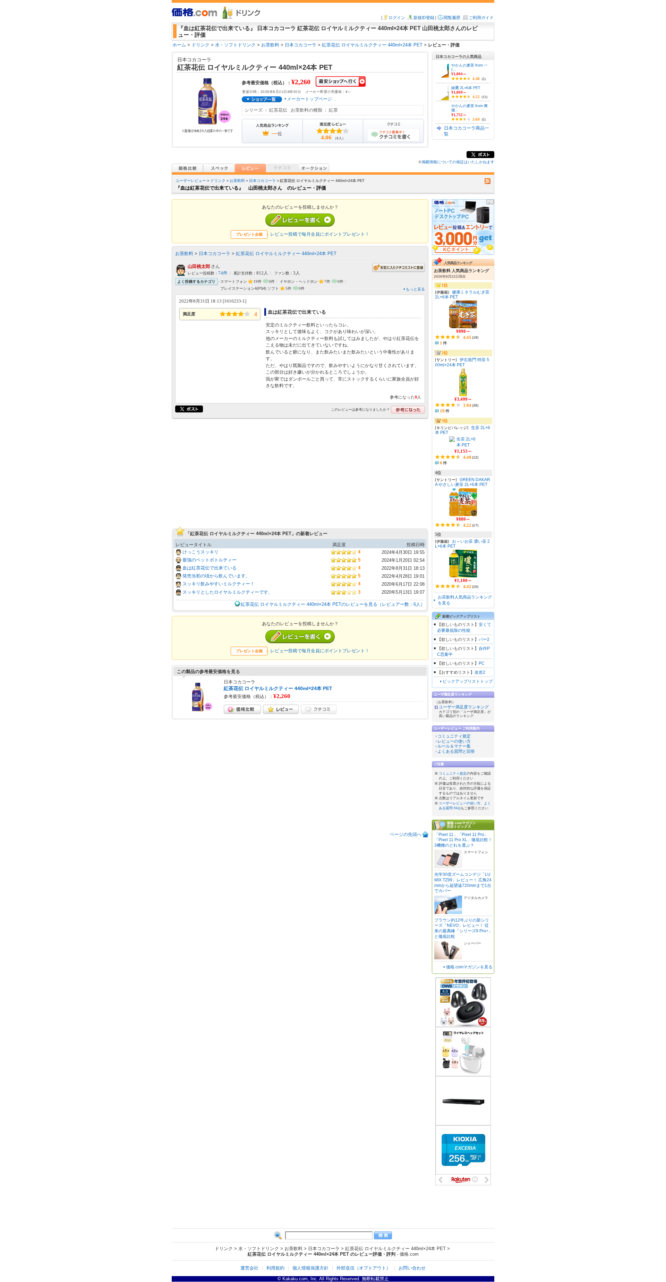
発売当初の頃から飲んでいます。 (216, 575)
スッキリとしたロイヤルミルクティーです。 (227, 592)
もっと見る (415, 289)
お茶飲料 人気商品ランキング (461, 270)
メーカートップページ (309, 99)
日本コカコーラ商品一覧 (466, 131)
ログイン (396, 17)
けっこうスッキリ (200, 552)
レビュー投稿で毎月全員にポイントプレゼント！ (319, 234)
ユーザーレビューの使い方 (459, 803)
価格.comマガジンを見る (469, 967)
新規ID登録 (423, 17)
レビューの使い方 (454, 741)
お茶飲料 (237, 180)
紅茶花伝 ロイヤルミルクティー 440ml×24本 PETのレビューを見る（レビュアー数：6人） (333, 604)
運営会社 (249, 1268)
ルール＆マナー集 (454, 746)
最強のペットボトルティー (209, 559)
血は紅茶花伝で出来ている (209, 567)
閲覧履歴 (452, 17)
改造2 (480, 672)
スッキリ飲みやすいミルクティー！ (218, 583)
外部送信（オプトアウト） (363, 1268)
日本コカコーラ (262, 180)
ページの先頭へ (405, 834)
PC (482, 663)
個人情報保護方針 (310, 1268)
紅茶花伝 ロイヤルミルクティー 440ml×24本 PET (286, 253)
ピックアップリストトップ (468, 681)
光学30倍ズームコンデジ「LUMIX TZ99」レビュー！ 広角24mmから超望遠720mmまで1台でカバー (463, 882)
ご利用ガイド (481, 17)
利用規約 (275, 1268)
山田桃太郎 (199, 266)
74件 (223, 273)
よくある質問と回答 (456, 751)
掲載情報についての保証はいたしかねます (458, 162)
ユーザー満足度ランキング (464, 707)
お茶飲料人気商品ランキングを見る (465, 600)
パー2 (484, 639)
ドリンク (217, 180)
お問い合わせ (412, 1268)
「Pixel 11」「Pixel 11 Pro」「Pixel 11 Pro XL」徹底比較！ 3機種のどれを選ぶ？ (463, 840)
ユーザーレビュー (191, 180)
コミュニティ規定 (454, 736)
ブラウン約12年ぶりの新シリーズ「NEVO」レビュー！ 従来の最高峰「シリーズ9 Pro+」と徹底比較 (463, 928)
